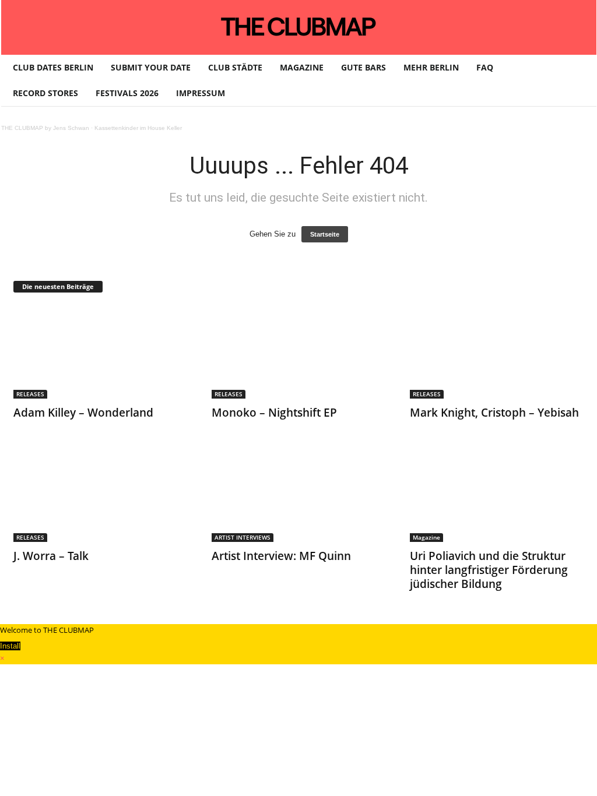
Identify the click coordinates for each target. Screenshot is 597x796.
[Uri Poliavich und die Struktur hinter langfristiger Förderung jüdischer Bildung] (497, 495)
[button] (579, 80)
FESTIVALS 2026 (127, 92)
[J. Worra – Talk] (100, 495)
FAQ (484, 67)
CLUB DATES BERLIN (53, 67)
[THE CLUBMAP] (298, 26)
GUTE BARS (363, 67)
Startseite (324, 234)
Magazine (426, 537)
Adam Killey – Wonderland (83, 412)
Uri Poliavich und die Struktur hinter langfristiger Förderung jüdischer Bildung (489, 569)
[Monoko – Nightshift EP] (299, 352)
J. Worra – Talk (51, 555)
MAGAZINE (302, 67)
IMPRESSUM (200, 92)
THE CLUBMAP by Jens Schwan (45, 128)
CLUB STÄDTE (235, 67)
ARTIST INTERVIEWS (243, 537)
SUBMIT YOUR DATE (151, 67)
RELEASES (30, 394)
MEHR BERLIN (431, 67)
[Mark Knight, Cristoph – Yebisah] (497, 352)
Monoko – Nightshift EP (274, 412)
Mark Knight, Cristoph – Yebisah (494, 412)
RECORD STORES (45, 92)
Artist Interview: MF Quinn (281, 555)
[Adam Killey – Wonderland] (100, 352)
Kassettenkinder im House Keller (138, 128)
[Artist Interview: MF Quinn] (299, 495)
